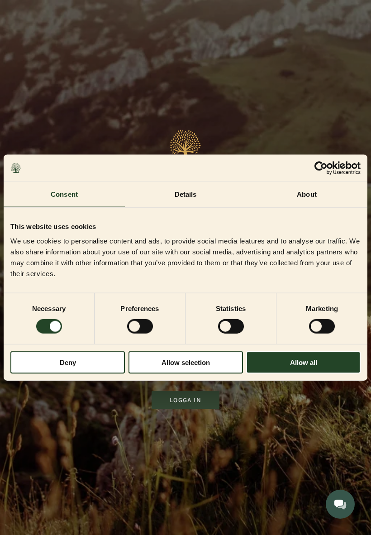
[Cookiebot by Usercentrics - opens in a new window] (321, 168)
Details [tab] (186, 194)
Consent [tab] (64, 194)
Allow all (303, 362)
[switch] (140, 326)
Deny (68, 362)
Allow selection (186, 362)
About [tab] (307, 194)
